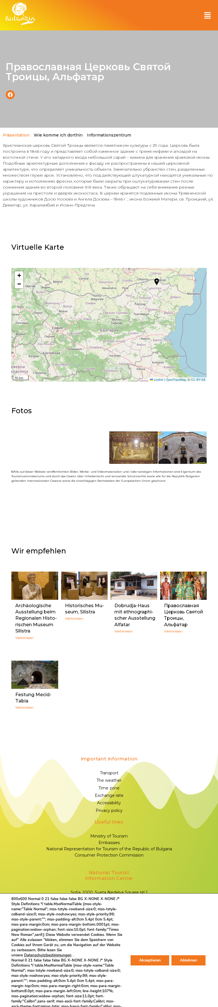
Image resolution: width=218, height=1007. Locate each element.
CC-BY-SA (198, 379)
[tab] (15, 135)
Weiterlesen (24, 638)
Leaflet (158, 379)
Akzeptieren (150, 960)
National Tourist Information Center (109, 875)
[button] (207, 15)
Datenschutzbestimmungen (48, 955)
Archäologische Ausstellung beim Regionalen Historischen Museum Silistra (36, 618)
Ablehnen (188, 960)
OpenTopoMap (176, 379)
